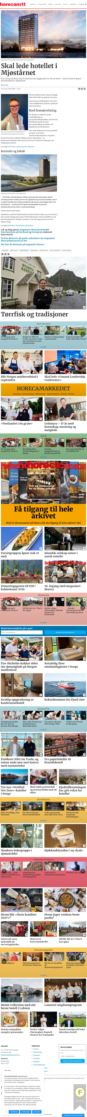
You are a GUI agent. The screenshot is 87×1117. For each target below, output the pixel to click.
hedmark (34, 250)
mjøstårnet (24, 250)
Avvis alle (37, 1112)
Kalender (36, 1061)
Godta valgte (25, 1112)
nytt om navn (55, 250)
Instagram (37, 232)
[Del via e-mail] (84, 89)
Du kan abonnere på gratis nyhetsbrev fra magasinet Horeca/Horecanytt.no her (28, 239)
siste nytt (14, 250)
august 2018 (43, 250)
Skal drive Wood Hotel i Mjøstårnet (20, 226)
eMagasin (81, 4)
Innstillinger (13, 1112)
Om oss (65, 4)
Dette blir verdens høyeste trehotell (21, 147)
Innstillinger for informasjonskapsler (73, 1115)
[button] (4, 334)
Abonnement (42, 4)
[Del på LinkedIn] (82, 89)
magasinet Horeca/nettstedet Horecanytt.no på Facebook (25, 230)
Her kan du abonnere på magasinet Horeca (22, 244)
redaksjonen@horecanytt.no (10, 1055)
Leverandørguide (39, 1065)
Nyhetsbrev (72, 4)
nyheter (5, 250)
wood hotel (66, 250)
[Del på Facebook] (79, 89)
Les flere (43, 347)
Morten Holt (5, 1061)
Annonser (58, 4)
